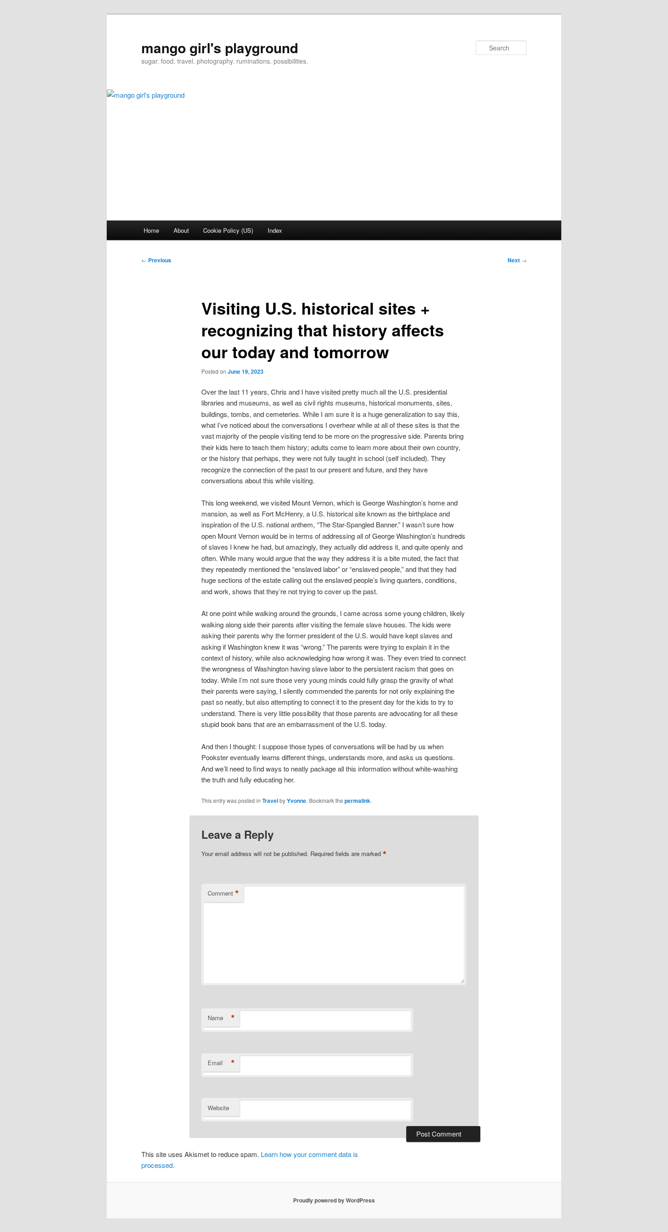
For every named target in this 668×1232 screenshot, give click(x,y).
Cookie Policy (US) (228, 230)
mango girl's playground (219, 47)
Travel (270, 800)
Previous (156, 260)
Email (221, 1063)
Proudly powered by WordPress (334, 1200)
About (181, 230)
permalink (357, 800)
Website (218, 1107)
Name (221, 1018)
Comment (223, 893)
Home (151, 230)
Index (275, 230)
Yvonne (296, 800)
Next (517, 260)
